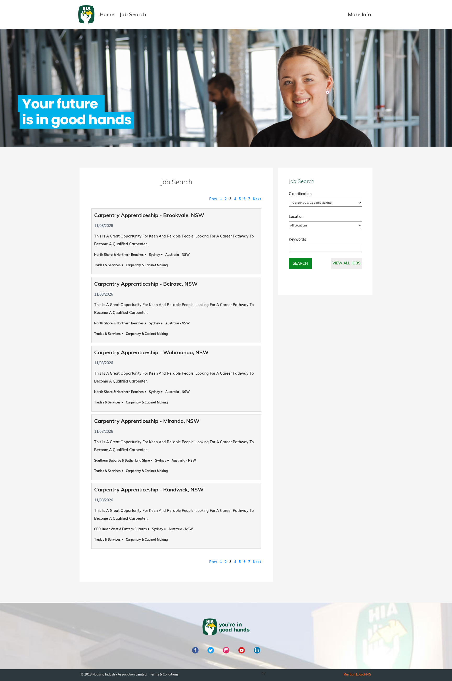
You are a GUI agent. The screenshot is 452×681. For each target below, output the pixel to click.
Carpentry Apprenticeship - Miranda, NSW (146, 421)
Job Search (133, 14)
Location (296, 216)
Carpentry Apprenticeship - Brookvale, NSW (149, 215)
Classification (300, 193)
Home (107, 14)
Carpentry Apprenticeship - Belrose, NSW (145, 283)
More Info (359, 14)
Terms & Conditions (164, 674)
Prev (213, 199)
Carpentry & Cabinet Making (147, 265)
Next (257, 199)
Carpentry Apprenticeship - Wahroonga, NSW (151, 352)
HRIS (367, 674)
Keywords (297, 239)
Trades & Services (107, 265)
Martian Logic (353, 674)
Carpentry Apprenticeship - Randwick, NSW (149, 489)
